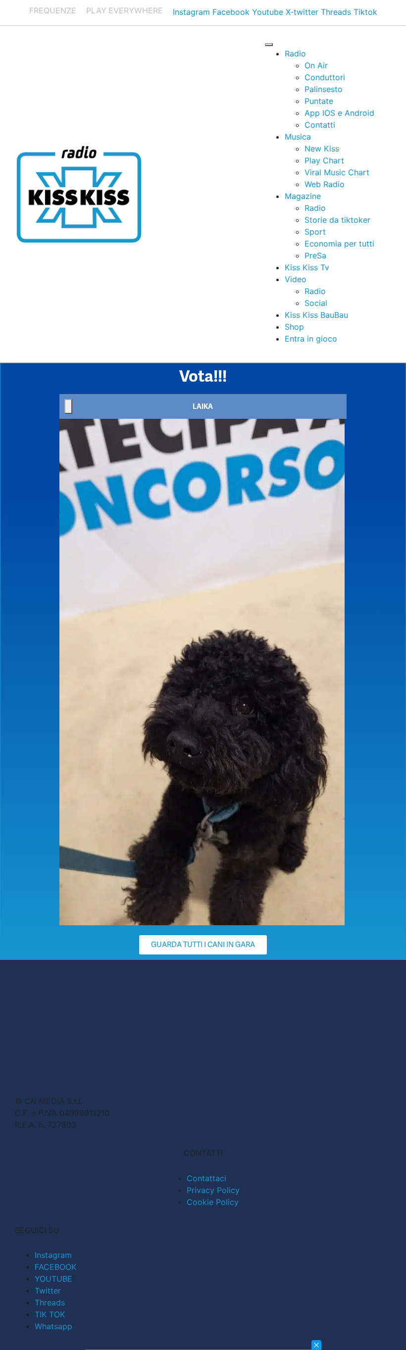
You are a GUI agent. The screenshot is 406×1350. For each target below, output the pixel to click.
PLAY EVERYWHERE (124, 10)
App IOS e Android (339, 113)
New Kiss (321, 148)
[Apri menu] (269, 44)
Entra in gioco (311, 339)
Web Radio (324, 184)
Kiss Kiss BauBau (316, 315)
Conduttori (324, 77)
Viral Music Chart (336, 172)
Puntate (318, 101)
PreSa (315, 255)
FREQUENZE (52, 10)
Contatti (319, 125)
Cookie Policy (213, 1202)
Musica (298, 137)
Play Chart (324, 160)
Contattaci (206, 1178)
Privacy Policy (213, 1190)
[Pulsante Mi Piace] (68, 406)
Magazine (303, 196)
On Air (316, 65)
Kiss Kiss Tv (307, 267)
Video (295, 279)
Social (315, 303)
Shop (294, 327)
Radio (295, 53)
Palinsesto (323, 89)
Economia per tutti (339, 244)
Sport (315, 232)
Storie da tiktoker (337, 220)
